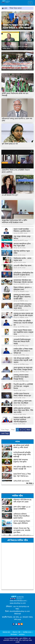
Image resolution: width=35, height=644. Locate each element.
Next (28, 430)
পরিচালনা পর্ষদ (16, 632)
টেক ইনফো (14, 634)
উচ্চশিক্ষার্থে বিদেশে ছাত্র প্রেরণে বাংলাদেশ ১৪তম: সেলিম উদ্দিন (17, 47)
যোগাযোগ (22, 634)
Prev (13, 430)
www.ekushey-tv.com (18, 603)
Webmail (17, 614)
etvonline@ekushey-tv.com (20, 611)
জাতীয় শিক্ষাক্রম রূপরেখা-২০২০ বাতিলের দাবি (16, 69)
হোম (5, 8)
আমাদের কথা (6, 632)
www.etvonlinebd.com (18, 601)
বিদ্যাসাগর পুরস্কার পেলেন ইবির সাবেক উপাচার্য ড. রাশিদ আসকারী (17, 26)
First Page (5, 430)
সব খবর (29, 483)
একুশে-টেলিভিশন (23, 638)
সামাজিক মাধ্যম (27, 632)
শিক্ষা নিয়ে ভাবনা (16, 8)
